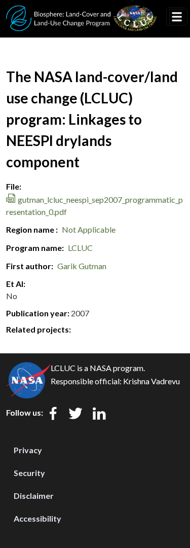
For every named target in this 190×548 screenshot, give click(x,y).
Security (29, 473)
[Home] (81, 11)
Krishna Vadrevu (151, 381)
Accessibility (37, 518)
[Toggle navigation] (176, 17)
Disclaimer (34, 495)
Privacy (28, 450)
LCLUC (80, 247)
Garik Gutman (81, 266)
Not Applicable (89, 229)
